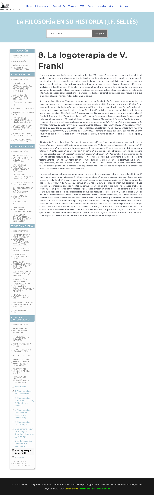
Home (29, 6)
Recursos (124, 6)
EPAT (82, 6)
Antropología (59, 6)
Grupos (112, 6)
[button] (22, 51)
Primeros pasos (42, 6)
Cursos (91, 6)
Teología (72, 6)
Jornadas (102, 6)
